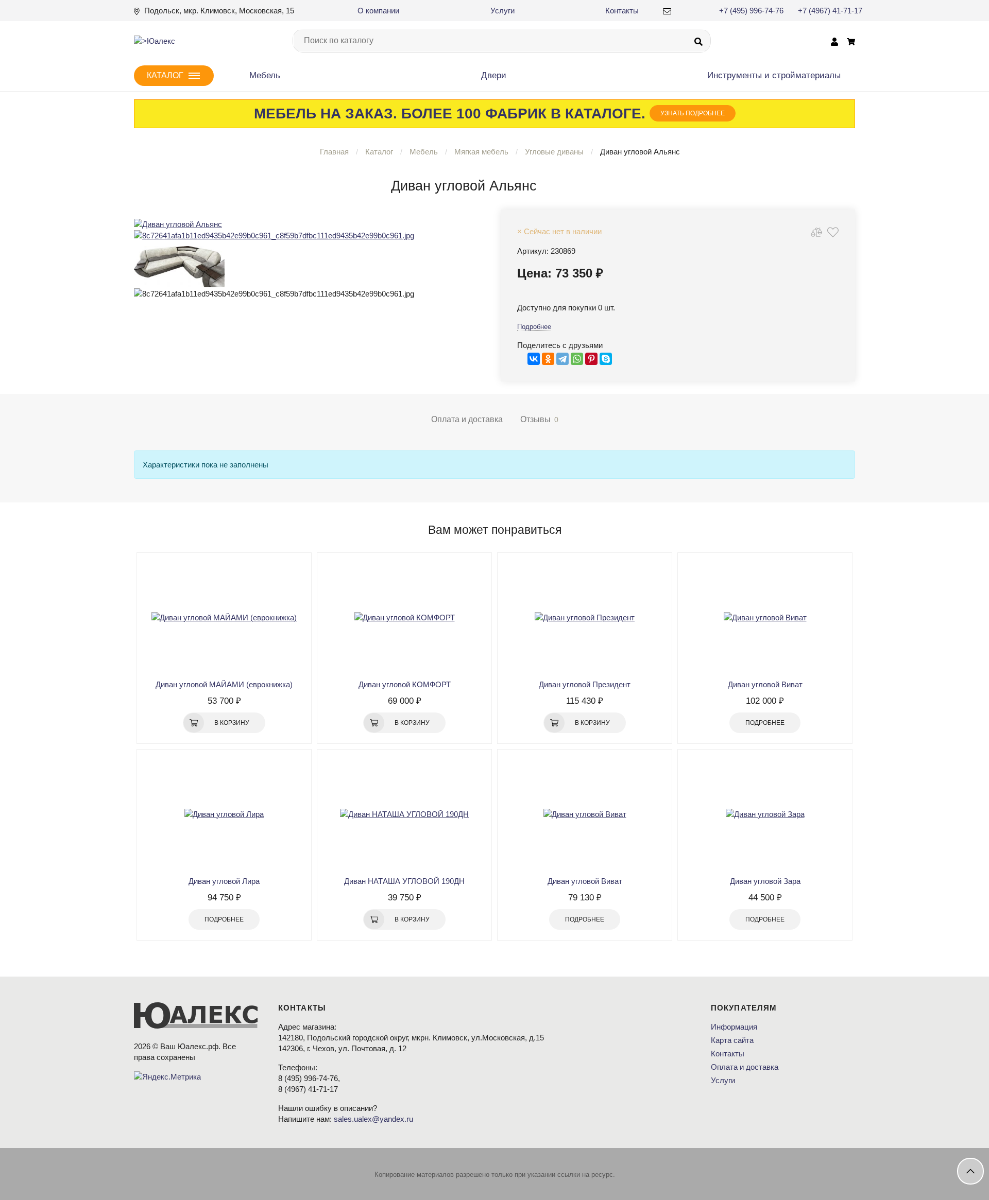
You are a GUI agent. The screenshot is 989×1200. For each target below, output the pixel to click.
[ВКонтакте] (533, 359)
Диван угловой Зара (765, 881)
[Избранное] (833, 232)
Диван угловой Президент (584, 684)
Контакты (622, 10)
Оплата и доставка (744, 1067)
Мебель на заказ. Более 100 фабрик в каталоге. (489, 113)
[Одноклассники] (548, 359)
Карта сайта (732, 1040)
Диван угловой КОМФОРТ (405, 684)
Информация (734, 1026)
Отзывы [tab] (539, 419)
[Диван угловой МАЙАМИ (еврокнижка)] (224, 617)
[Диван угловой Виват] (765, 617)
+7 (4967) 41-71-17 (830, 10)
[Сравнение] (816, 232)
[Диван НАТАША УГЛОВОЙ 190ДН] (404, 814)
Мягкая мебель (481, 151)
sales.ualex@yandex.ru (373, 1119)
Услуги (502, 10)
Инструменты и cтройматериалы (774, 75)
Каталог (379, 151)
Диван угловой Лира (224, 881)
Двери (493, 75)
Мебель (264, 75)
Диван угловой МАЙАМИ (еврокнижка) (224, 684)
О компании (378, 10)
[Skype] (606, 359)
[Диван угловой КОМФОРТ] (404, 617)
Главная (334, 151)
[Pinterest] (591, 359)
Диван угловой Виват (765, 684)
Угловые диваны (554, 151)
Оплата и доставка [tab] (467, 419)
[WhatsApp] (577, 359)
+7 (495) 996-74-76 (751, 10)
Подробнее (534, 327)
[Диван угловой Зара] (765, 814)
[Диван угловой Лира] (224, 814)
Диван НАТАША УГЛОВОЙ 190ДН (404, 881)
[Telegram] (562, 359)
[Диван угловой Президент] (584, 617)
